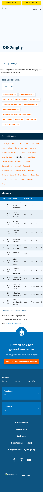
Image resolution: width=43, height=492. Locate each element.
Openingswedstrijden (12, 104)
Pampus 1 (17, 166)
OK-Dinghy (14, 64)
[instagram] (21, 460)
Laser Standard (7, 157)
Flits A (4, 148)
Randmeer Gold (7, 170)
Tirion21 (4, 179)
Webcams (21, 436)
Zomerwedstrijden (11, 124)
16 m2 (13, 144)
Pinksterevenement (11, 109)
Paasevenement (31, 104)
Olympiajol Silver (7, 161)
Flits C (17, 148)
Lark (23, 152)
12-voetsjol (5, 144)
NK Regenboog (21, 99)
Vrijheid (30, 179)
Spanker (26, 175)
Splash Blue (35, 175)
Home (5, 64)
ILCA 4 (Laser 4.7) (30, 148)
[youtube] (29, 460)
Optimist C (28, 161)
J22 (19, 152)
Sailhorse (5, 175)
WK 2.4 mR (19, 119)
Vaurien (22, 179)
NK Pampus (7, 99)
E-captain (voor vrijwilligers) (21, 449)
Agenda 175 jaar (31, 3)
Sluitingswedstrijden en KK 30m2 (17, 114)
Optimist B (18, 161)
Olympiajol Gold (29, 157)
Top (10, 179)
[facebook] (14, 460)
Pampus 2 (26, 166)
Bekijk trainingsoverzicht (21, 361)
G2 (22, 148)
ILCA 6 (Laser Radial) (8, 152)
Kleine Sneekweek (27, 94)
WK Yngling (31, 119)
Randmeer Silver (20, 170)
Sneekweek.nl (11, 3)
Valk (15, 179)
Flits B (10, 148)
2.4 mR (20, 144)
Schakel (13, 175)
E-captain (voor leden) (21, 443)
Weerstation (21, 429)
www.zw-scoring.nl (13, 323)
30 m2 (26, 144)
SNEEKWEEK (7, 119)
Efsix (32, 144)
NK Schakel (34, 99)
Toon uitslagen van (10, 80)
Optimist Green (7, 166)
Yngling (4, 184)
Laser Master (32, 152)
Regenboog (32, 170)
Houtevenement (10, 94)
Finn (37, 144)
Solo (19, 175)
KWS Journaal (21, 422)
